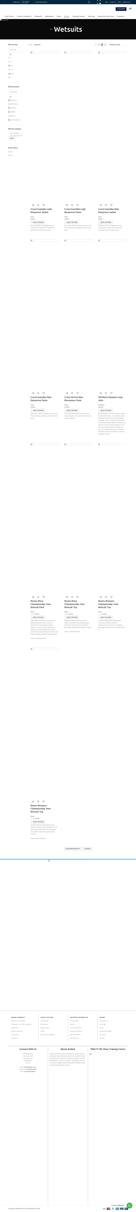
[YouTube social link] (100, 3)
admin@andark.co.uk (30, 1067)
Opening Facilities (75, 1035)
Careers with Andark (106, 1031)
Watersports (44, 1024)
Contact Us (14, 1038)
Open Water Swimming (47, 1035)
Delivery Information (76, 1031)
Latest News (15, 1035)
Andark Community (18, 1017)
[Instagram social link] (97, 3)
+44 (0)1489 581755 (31, 1069)
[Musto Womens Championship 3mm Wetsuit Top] (44, 723)
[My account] (114, 9)
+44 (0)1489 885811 (29, 1071)
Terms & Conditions (76, 1028)
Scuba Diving (44, 1021)
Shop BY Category (47, 1017)
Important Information (79, 1017)
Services (102, 1038)
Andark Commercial (17, 1031)
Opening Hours (74, 1038)
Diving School (104, 1021)
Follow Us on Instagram (18, 1021)
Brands (101, 1028)
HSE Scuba (103, 1024)
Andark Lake (14, 1028)
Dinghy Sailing (45, 1028)
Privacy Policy (74, 1021)
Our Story (102, 1035)
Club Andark (121, 9)
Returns (72, 1024)
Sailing (42, 1031)
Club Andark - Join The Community (21, 1024)
